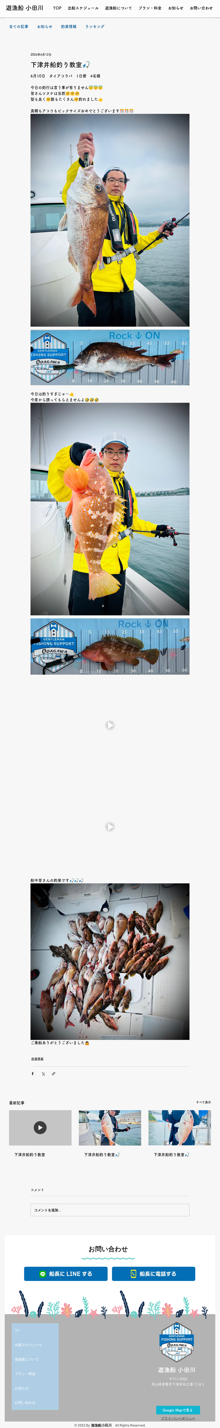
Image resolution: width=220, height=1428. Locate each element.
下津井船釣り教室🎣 (102, 1155)
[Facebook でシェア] (33, 1074)
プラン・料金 (25, 1373)
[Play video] (110, 725)
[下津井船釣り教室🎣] (110, 1128)
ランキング (94, 26)
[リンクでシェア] (54, 1074)
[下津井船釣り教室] (40, 1127)
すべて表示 (203, 1102)
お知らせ (44, 26)
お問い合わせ (25, 1402)
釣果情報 (68, 26)
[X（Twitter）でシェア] (43, 1074)
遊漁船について (27, 1359)
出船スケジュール (28, 1344)
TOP (17, 1330)
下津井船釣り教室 (29, 1155)
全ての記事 (18, 26)
